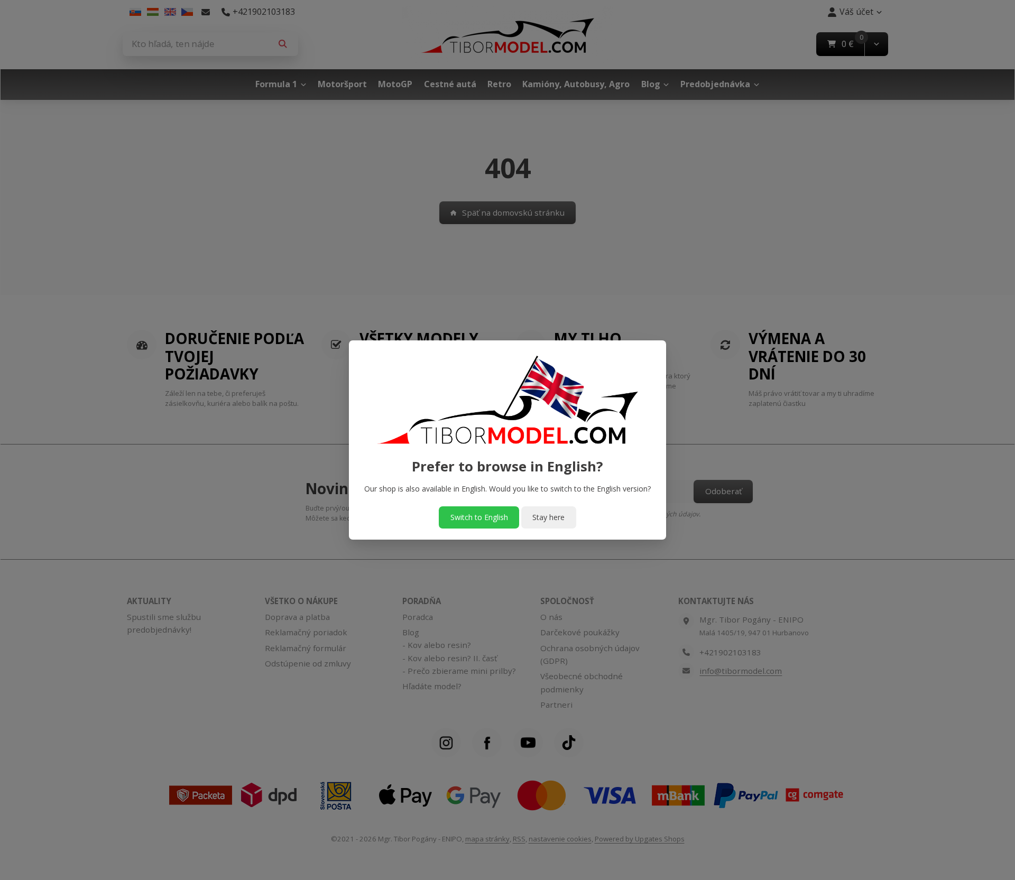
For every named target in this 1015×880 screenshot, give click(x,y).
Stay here (548, 517)
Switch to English (479, 517)
